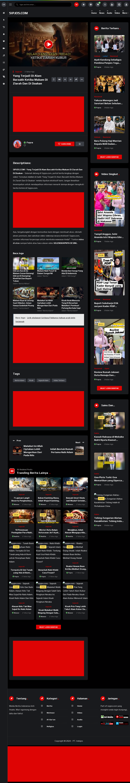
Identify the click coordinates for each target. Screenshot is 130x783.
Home (79, 706)
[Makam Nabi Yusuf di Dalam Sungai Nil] (48, 263)
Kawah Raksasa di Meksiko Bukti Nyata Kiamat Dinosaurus (109, 439)
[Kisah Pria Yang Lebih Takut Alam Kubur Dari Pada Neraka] (75, 591)
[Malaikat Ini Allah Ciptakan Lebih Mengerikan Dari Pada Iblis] (48, 293)
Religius (50, 726)
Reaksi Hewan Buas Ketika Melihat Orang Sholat (75, 569)
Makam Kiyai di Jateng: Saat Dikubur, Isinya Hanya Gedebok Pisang (23, 303)
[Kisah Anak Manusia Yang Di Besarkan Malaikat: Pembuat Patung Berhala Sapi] (72, 293)
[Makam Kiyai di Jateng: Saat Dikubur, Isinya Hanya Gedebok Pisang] (24, 293)
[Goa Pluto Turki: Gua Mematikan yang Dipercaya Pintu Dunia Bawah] (109, 461)
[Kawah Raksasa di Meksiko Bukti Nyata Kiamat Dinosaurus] (109, 420)
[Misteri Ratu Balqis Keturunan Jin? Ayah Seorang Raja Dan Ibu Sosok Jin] (48, 516)
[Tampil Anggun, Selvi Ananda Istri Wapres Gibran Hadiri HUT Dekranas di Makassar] (109, 203)
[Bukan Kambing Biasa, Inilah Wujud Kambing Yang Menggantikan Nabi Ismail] (48, 484)
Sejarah (18, 72)
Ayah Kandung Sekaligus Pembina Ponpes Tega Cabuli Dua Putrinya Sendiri (109, 62)
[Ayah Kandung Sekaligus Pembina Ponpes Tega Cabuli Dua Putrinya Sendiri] (109, 43)
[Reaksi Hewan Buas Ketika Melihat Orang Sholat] (75, 550)
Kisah (31, 380)
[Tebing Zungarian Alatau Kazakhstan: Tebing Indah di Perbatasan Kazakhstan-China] (109, 501)
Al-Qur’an (51, 720)
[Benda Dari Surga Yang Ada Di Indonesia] (72, 263)
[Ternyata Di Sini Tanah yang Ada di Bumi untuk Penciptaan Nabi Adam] (21, 552)
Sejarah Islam (43, 380)
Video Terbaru (59, 380)
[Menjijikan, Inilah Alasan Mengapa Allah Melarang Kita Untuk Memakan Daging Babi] (75, 516)
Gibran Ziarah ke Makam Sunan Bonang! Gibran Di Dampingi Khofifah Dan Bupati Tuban (23, 276)
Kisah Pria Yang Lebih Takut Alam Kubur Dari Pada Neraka (75, 609)
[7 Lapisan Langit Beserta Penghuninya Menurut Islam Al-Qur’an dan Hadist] (21, 484)
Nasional (114, 56)
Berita (49, 706)
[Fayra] (17, 144)
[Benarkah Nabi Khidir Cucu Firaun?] (48, 552)
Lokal (105, 56)
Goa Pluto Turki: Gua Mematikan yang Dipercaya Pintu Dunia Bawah (109, 480)
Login (79, 726)
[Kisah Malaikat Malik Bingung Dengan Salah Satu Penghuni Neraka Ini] (48, 593)
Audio (79, 720)
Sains (96, 433)
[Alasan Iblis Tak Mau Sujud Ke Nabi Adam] (21, 591)
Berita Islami (19, 380)
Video (79, 713)
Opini (106, 368)
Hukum (97, 56)
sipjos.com (18, 13)
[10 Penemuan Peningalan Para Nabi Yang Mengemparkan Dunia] (21, 516)
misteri (31, 177)
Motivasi (50, 713)
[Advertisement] (49, 114)
